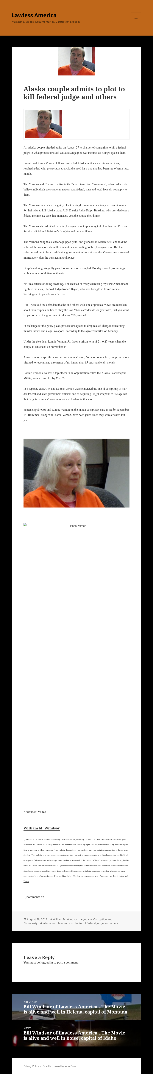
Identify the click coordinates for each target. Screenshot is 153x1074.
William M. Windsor (42, 828)
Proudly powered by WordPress (59, 1066)
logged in (46, 962)
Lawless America (34, 15)
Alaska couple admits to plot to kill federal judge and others (80, 923)
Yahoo (42, 812)
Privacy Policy (31, 1066)
